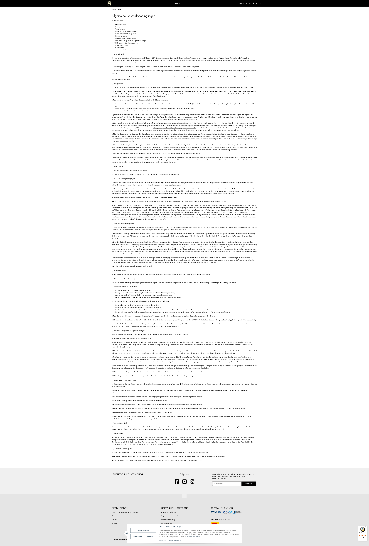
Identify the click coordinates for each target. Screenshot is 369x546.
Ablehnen (150, 536)
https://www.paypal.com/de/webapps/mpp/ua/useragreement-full (183, 125)
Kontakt (114, 520)
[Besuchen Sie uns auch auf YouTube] (184, 481)
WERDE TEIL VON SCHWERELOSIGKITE (125, 512)
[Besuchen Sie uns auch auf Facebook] (177, 481)
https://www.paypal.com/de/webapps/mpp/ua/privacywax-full (174, 128)
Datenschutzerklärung (194, 537)
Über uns (114, 516)
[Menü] (366, 527)
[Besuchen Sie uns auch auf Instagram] (192, 481)
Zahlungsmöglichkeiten (168, 512)
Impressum (162, 540)
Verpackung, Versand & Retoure (171, 516)
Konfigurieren (137, 536)
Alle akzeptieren (143, 530)
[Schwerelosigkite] (109, 3)
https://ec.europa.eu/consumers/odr (195, 452)
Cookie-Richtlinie (166, 523)
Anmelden (248, 483)
